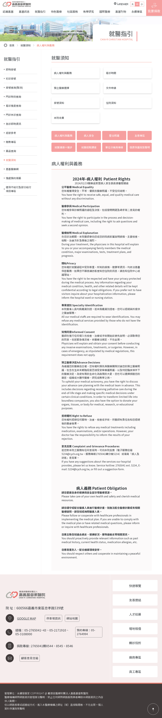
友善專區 (140, 135)
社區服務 (72, 12)
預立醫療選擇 (61, 88)
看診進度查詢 (13, 106)
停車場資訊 (53, 618)
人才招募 (135, 614)
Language (122, 3)
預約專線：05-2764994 (86, 632)
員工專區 (135, 671)
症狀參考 (11, 133)
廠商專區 (135, 657)
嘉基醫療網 (12, 169)
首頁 (11, 45)
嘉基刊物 (120, 12)
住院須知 (111, 103)
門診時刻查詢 (13, 96)
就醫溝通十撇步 (63, 147)
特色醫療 (56, 12)
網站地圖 (72, 618)
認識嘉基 (8, 12)
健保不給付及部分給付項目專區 (18, 189)
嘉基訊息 (24, 12)
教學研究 (88, 12)
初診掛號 (11, 78)
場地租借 (135, 628)
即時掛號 (11, 69)
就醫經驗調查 (89, 147)
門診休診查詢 (13, 115)
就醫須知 (11, 160)
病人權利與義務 (45, 45)
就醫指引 (40, 12)
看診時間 (111, 73)
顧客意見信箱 (29, 658)
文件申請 (111, 88)
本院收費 (59, 118)
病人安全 (89, 135)
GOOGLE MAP (26, 618)
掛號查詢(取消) (14, 87)
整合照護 (114, 135)
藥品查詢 (11, 151)
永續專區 (136, 12)
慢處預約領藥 (13, 178)
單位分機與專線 (114, 147)
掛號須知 (59, 103)
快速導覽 (135, 585)
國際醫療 (104, 12)
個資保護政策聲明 (140, 147)
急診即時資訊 (13, 124)
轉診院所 (135, 643)
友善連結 (135, 600)
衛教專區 (11, 142)
